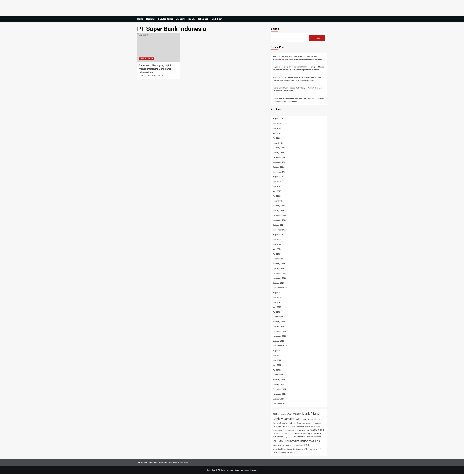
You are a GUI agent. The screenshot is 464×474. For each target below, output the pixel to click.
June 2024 (277, 244)
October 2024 (278, 225)
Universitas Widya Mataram (305, 449)
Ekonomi (180, 19)
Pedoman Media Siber (178, 462)
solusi (275, 445)
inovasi (279, 423)
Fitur (274, 423)
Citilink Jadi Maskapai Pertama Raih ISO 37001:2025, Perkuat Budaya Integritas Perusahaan (298, 100)
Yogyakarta (291, 452)
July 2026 (277, 124)
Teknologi (203, 19)
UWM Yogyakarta (279, 452)
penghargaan (307, 434)
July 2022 (277, 355)
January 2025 (278, 211)
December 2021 (279, 389)
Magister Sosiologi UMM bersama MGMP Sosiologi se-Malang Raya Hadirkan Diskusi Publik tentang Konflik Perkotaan (298, 68)
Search (275, 28)
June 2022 (277, 360)
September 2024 (280, 230)
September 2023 (280, 288)
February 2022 (279, 380)
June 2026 (277, 128)
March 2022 (278, 375)
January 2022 (278, 384)
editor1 (143, 75)
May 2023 (277, 307)
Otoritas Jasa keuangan (283, 434)
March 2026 (278, 143)
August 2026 (278, 119)
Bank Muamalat (283, 418)
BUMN (303, 419)
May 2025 (277, 191)
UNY (318, 449)
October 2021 (278, 399)
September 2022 (280, 346)
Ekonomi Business (146, 59)
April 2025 (277, 196)
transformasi (298, 445)
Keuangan (301, 423)
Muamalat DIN (304, 430)
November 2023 (279, 278)
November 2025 (279, 162)
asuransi (283, 414)
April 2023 (277, 312)
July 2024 (277, 240)
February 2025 (279, 206)
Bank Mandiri (312, 413)
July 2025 (277, 182)
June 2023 (277, 302)
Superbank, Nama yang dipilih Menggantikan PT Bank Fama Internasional (155, 69)
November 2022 (279, 336)
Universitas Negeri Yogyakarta (284, 449)
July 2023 (277, 297)
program (287, 437)
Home (140, 19)
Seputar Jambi (165, 19)
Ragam (191, 19)
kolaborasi (316, 423)
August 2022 (278, 351)
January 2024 (278, 268)
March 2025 (278, 201)
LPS (285, 430)
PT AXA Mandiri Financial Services (306, 437)
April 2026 (277, 138)
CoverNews (240, 470)
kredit (285, 426)
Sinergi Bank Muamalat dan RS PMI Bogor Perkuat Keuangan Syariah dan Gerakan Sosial (297, 89)
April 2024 (277, 254)
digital (310, 419)
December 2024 (279, 215)
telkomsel (281, 445)
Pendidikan (216, 19)
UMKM (306, 445)
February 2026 (279, 148)
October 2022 (278, 341)
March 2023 (278, 317)
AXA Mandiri (294, 414)
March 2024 (278, 259)
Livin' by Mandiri (278, 430)
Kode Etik (163, 462)
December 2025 (279, 157)
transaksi (290, 445)
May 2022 (277, 365)
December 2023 (279, 273)
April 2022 (277, 370)
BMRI (297, 419)
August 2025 (278, 177)
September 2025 (280, 172)
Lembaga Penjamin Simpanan (305, 426)
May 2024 (277, 249)
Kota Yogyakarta (277, 426)
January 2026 (278, 153)
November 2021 (279, 394)
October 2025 (278, 167)
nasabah (314, 430)
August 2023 (278, 293)
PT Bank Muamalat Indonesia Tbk (296, 441)
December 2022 (279, 331)
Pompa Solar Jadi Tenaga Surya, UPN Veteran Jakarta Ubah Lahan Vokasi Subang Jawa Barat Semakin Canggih (297, 79)
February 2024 (279, 264)
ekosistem (318, 419)
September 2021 (280, 404)
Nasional (150, 19)
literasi (318, 426)
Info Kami (153, 462)
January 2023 (278, 326)
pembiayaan (298, 434)
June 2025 (277, 186)
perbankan (317, 434)
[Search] (325, 19)
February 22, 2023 (154, 75)
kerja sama (292, 423)
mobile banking (292, 430)
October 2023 (278, 283)
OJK (322, 430)
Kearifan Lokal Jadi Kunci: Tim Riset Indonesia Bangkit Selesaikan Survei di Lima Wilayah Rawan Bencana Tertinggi (297, 58)
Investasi (285, 423)
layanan (291, 426)
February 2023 (279, 322)
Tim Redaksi (142, 462)
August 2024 (278, 235)
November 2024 (279, 220)
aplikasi (276, 414)
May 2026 (277, 133)
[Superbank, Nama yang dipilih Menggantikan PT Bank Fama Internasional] (158, 47)
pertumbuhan (278, 437)
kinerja (308, 423)
